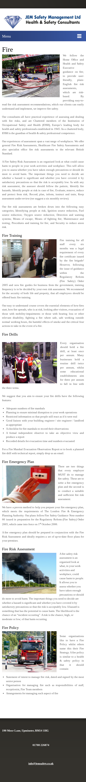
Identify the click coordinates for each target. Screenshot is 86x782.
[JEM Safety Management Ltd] (44, 22)
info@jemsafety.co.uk (40, 763)
